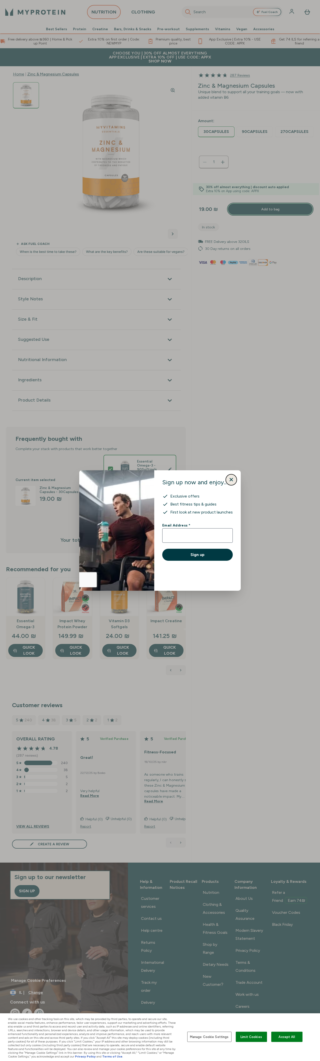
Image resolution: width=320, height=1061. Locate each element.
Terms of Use (112, 1056)
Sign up (197, 554)
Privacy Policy (85, 1056)
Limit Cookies (251, 1037)
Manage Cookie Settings (209, 1037)
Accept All (286, 1037)
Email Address (176, 525)
